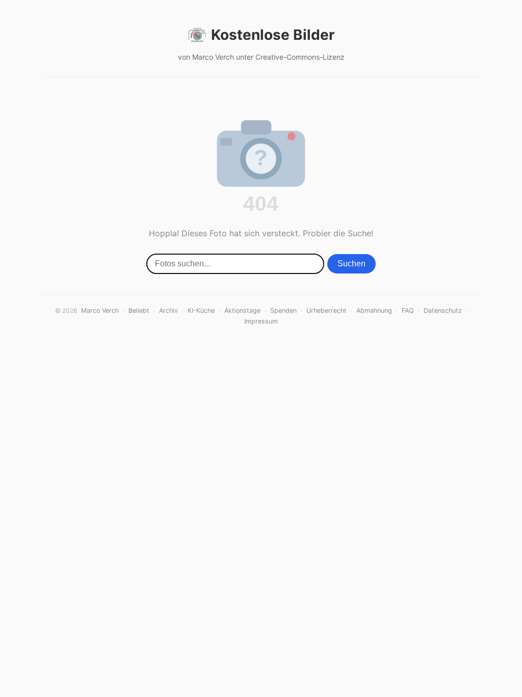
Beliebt (138, 310)
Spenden (283, 310)
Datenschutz (443, 310)
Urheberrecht (326, 310)
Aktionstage (242, 310)
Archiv (168, 310)
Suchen (351, 263)
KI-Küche (201, 310)
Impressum (261, 321)
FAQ (408, 310)
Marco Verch (100, 310)
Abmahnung (374, 310)
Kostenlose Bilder (272, 34)
